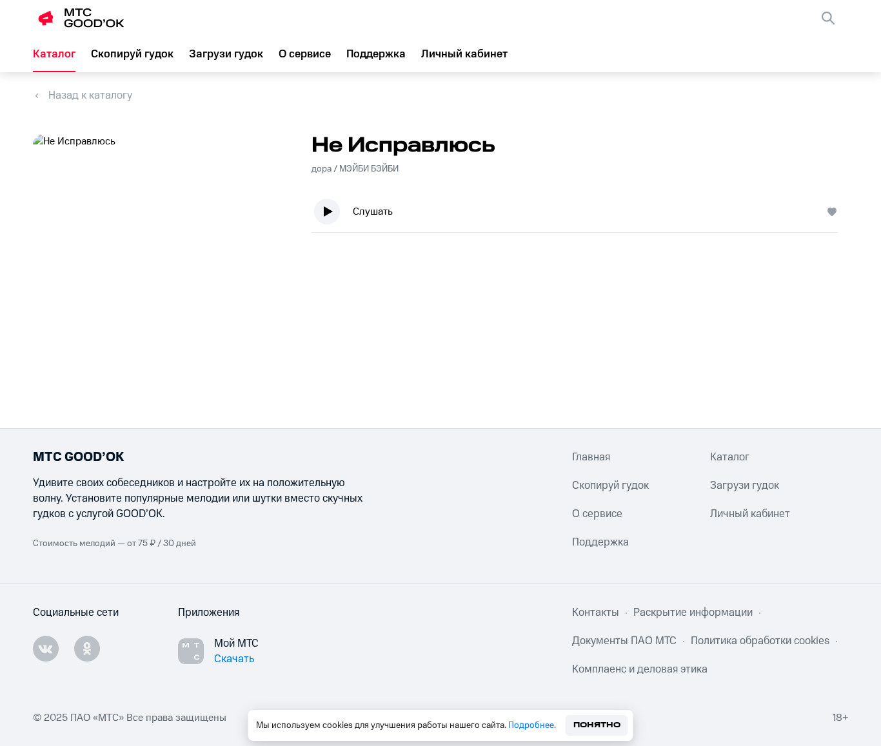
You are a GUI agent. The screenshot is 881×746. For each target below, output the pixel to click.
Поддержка (376, 54)
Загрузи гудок (226, 54)
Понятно (596, 725)
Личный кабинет (464, 54)
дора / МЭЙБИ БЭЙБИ (355, 169)
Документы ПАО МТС (624, 640)
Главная (591, 457)
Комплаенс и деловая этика (640, 669)
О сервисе (305, 54)
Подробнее (531, 725)
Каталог (54, 54)
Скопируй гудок (132, 54)
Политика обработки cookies (760, 640)
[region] (580, 214)
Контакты (595, 612)
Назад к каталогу (90, 95)
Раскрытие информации (693, 612)
